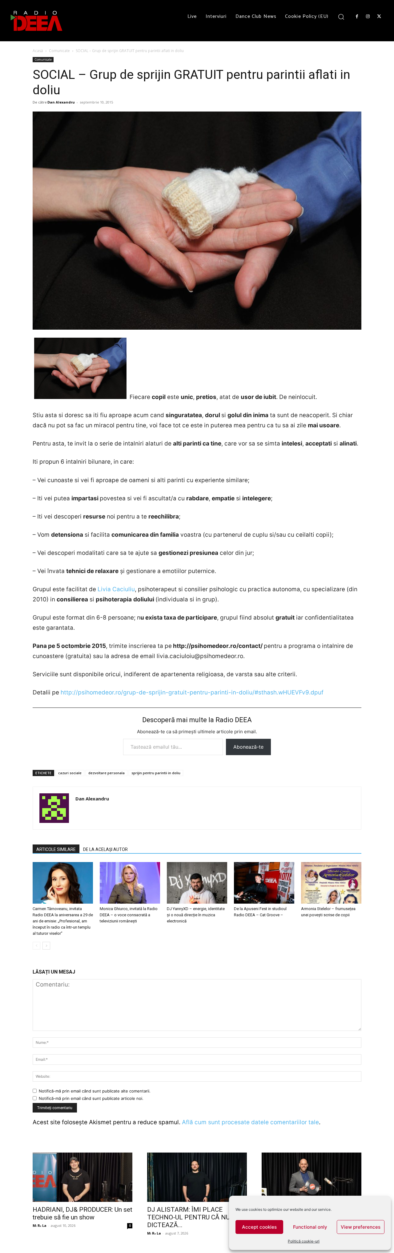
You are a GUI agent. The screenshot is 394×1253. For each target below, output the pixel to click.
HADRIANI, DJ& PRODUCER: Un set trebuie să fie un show (82, 1213)
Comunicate (59, 50)
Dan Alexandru (61, 102)
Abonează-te (248, 747)
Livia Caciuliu (116, 589)
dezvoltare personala (106, 773)
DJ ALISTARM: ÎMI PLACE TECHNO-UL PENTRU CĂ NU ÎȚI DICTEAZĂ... (193, 1217)
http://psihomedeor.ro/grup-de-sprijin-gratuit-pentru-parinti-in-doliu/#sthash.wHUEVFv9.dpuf (192, 692)
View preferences (360, 1227)
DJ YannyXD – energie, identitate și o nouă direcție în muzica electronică (196, 914)
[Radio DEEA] (37, 20)
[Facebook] (356, 16)
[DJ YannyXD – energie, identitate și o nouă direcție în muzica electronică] (197, 883)
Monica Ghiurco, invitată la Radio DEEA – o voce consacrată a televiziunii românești (129, 914)
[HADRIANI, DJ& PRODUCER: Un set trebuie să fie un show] (82, 1177)
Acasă (38, 50)
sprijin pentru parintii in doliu (155, 773)
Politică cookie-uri (304, 1241)
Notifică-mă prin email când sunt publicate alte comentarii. (95, 1090)
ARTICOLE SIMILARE (56, 849)
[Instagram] (367, 16)
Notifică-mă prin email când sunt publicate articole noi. (91, 1098)
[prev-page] (36, 946)
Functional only (310, 1227)
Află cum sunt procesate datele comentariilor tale (250, 1122)
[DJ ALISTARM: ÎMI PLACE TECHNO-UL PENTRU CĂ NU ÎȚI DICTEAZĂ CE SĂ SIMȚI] (197, 1177)
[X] (379, 16)
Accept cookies (259, 1227)
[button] (341, 16)
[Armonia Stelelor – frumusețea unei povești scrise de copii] (331, 883)
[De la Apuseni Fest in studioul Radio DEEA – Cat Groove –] (264, 883)
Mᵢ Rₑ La (39, 1225)
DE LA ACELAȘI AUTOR (105, 849)
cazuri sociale (70, 773)
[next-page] (46, 946)
